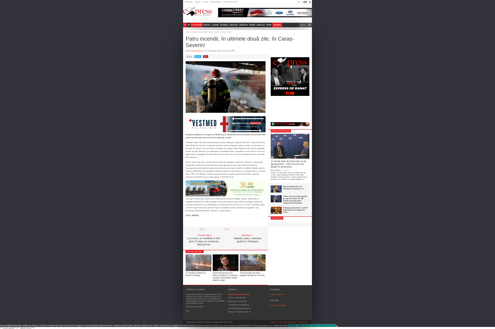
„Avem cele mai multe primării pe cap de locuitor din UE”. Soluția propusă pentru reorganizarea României (295, 199)
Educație (234, 25)
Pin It (227, 229)
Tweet (201, 229)
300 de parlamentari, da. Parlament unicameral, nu (293, 188)
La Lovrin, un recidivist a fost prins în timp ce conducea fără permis (203, 241)
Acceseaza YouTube (278, 305)
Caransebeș (215, 2)
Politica (207, 25)
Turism (252, 25)
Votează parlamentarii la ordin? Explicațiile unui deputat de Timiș (295, 210)
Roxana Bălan (195, 51)
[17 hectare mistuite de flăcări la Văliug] (198, 270)
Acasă (188, 32)
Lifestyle (261, 25)
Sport (269, 25)
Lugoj (205, 2)
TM (189, 25)
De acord (292, 326)
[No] (337, 326)
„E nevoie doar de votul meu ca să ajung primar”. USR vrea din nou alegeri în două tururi (288, 164)
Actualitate (196, 25)
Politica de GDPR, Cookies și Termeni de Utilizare (316, 326)
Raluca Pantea (275, 170)
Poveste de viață (230, 2)
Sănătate (243, 25)
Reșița (198, 2)
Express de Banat (276, 294)
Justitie (215, 25)
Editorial (277, 25)
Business (224, 25)
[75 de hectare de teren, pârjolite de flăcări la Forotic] (253, 270)
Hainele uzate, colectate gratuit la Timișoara (247, 240)
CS (185, 25)
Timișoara (188, 2)
